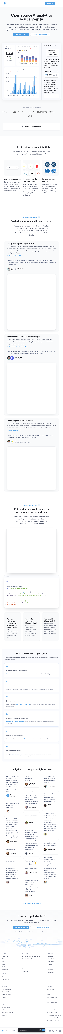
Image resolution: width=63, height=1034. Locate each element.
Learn (48, 994)
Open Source (5, 979)
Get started (50, 3)
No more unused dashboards (15, 721)
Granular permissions (12, 674)
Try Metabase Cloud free (21, 34)
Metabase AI (51, 956)
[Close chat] (58, 46)
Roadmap (4, 967)
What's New (5, 969)
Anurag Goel (13, 841)
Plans (3, 976)
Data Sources (5, 958)
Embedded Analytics (30, 505)
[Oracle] (34, 173)
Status (3, 1015)
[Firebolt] (30, 166)
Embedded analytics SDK (54, 975)
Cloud (3, 964)
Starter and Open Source (28, 966)
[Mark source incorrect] (57, 75)
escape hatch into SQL (23, 704)
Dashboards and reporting (54, 967)
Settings (40, 1030)
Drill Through (51, 961)
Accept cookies (43, 1030)
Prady (11, 811)
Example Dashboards (52, 1002)
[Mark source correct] (54, 75)
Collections (50, 964)
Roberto (31, 822)
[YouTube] (50, 1031)
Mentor (12, 882)
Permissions (51, 972)
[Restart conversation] (56, 46)
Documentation (6, 1007)
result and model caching (21, 738)
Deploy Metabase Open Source (40, 34)
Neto (30, 895)
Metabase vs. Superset (53, 1020)
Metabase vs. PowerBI (52, 1018)
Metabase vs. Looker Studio (54, 1015)
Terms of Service (6, 994)
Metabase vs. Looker (52, 1012)
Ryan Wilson (32, 807)
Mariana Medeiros (50, 805)
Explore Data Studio (13, 430)
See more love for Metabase (30, 903)
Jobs (6, 989)
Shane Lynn (50, 882)
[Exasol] (24, 166)
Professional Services (7, 1012)
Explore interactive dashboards (16, 346)
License (4, 997)
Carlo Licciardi (33, 872)
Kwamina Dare (52, 834)
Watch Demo (5, 956)
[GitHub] (53, 1031)
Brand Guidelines (6, 1000)
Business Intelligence (30, 217)
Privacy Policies (6, 992)
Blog (48, 992)
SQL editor (50, 969)
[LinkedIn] (60, 1031)
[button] (12, 167)
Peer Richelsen (14, 853)
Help (3, 1009)
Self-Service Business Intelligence (31, 956)
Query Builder (51, 958)
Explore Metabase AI (13, 255)
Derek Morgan (51, 786)
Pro (23, 968)
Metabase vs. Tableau (52, 1009)
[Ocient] (28, 173)
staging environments (17, 754)
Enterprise (25, 971)
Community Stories (52, 997)
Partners (49, 1000)
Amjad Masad (51, 849)
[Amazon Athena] (37, 166)
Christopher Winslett (32, 784)
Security (4, 961)
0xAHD (31, 853)
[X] (56, 1031)
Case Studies (50, 989)
